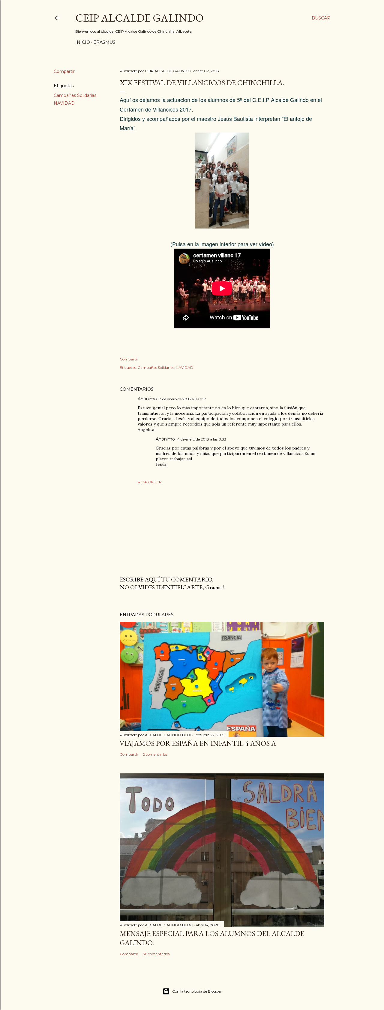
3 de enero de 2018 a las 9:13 (182, 399)
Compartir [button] (64, 71)
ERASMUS (104, 42)
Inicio (82, 42)
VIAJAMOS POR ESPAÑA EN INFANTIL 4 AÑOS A (198, 743)
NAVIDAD (64, 103)
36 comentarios (156, 954)
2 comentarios (155, 754)
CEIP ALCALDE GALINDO (139, 18)
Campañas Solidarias (75, 95)
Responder (150, 482)
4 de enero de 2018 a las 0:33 (201, 439)
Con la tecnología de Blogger (197, 991)
